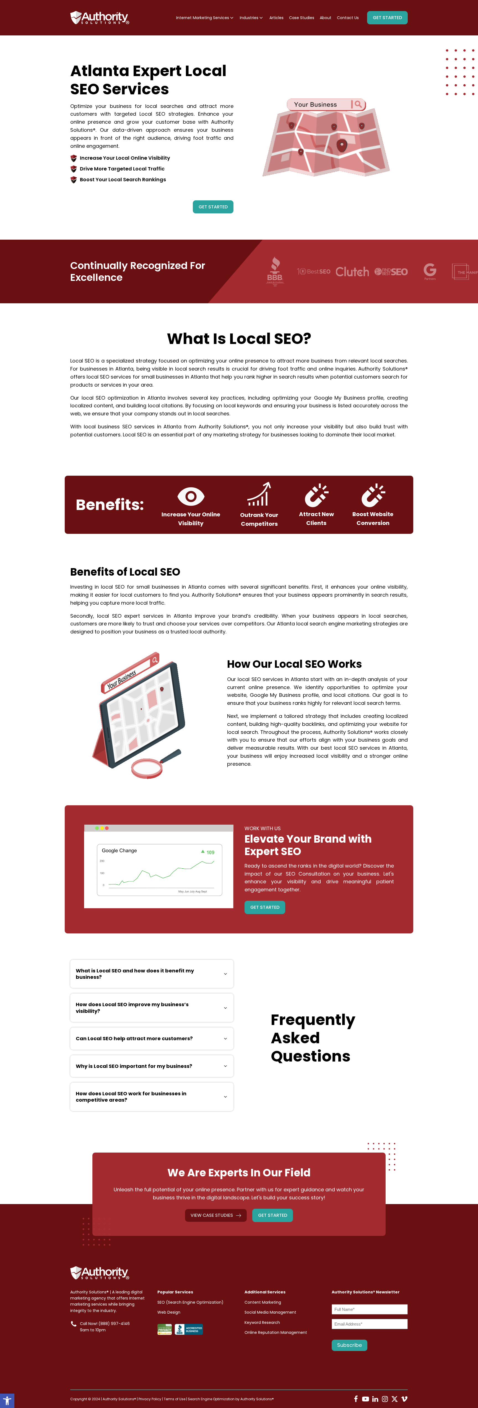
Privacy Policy (150, 1399)
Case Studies (301, 17)
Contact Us (348, 17)
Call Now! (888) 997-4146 (105, 1323)
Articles (276, 17)
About (325, 17)
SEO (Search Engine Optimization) (190, 1302)
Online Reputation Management (276, 1332)
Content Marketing (263, 1302)
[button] (7, 1401)
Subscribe (349, 1345)
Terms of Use (174, 1399)
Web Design (168, 1312)
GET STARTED (387, 17)
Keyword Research (262, 1322)
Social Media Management (270, 1312)
